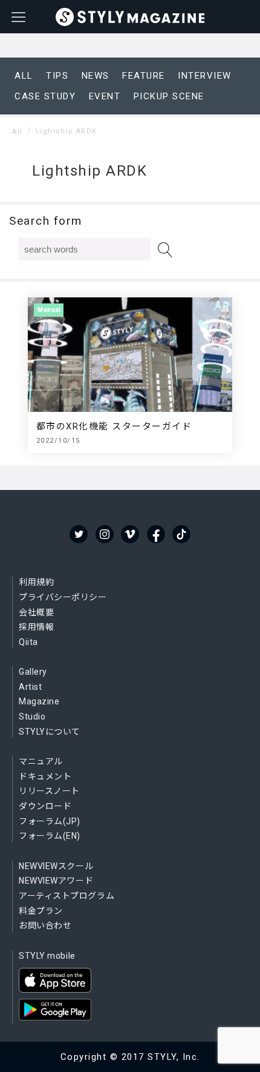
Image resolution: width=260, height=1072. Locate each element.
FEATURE (143, 75)
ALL (24, 75)
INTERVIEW (205, 75)
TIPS (57, 75)
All (17, 132)
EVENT (105, 96)
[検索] (165, 250)
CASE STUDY (45, 96)
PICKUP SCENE (169, 96)
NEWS (95, 75)
